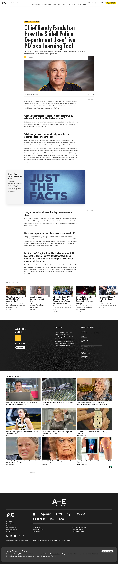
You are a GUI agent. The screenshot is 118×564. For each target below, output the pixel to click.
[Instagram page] (19, 536)
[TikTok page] (23, 536)
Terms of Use (55, 554)
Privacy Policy (50, 556)
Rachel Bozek (84, 337)
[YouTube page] (15, 536)
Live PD (31, 103)
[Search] (89, 3)
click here (62, 339)
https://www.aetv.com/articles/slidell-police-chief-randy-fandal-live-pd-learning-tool (91, 345)
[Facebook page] (7, 536)
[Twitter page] (11, 536)
